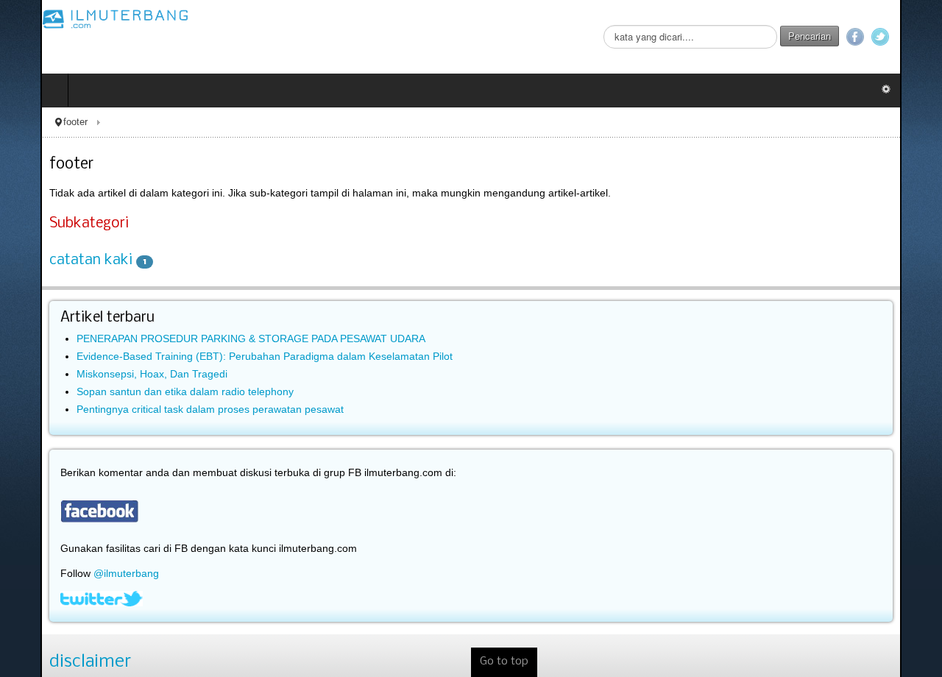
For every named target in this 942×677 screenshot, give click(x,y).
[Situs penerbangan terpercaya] (75, 18)
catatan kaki (50, 260)
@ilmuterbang (85, 573)
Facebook (895, 37)
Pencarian (850, 36)
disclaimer (50, 662)
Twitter (920, 37)
